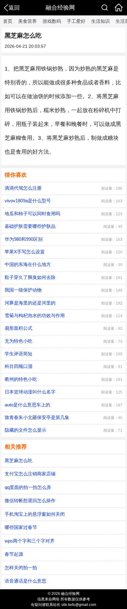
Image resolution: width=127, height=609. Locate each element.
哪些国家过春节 (21, 527)
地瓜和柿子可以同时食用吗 (32, 213)
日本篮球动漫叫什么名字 (30, 391)
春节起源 (14, 554)
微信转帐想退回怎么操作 (30, 500)
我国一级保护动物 (23, 289)
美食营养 (27, 21)
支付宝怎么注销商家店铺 (30, 473)
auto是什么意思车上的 (27, 404)
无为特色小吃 (18, 341)
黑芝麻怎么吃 (18, 460)
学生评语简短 (18, 353)
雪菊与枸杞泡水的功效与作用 (35, 315)
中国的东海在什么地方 (28, 264)
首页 (7, 21)
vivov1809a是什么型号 (28, 200)
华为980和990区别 (24, 239)
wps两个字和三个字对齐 (30, 540)
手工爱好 (76, 21)
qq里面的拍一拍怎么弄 (28, 487)
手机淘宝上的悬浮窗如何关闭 (35, 514)
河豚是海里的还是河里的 (30, 302)
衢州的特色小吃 (21, 379)
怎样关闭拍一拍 (21, 567)
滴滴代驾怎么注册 (23, 188)
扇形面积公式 (18, 328)
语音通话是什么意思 (25, 580)
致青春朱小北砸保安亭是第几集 (37, 417)
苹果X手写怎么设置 (25, 251)
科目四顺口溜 (18, 366)
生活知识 (100, 21)
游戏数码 (52, 21)
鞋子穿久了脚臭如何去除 (30, 277)
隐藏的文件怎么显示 (25, 430)
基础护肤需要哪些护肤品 (30, 226)
